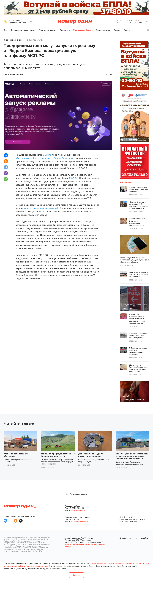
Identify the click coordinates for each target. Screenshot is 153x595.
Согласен (76, 575)
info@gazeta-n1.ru (78, 510)
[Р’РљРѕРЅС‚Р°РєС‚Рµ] (6, 155)
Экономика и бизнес (83, 30)
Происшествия (103, 30)
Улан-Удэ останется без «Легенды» (16, 455)
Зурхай (117, 30)
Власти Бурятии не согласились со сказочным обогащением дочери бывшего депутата (132, 456)
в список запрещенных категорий (41, 208)
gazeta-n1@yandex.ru (79, 521)
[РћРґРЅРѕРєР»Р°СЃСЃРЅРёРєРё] (6, 161)
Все (5, 30)
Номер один (76, 22)
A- (107, 74)
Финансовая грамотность (23, 30)
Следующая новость (78, 494)
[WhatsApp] (6, 179)
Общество (65, 30)
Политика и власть (47, 30)
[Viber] (6, 173)
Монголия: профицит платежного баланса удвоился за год (58, 455)
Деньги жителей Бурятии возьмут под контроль (91, 455)
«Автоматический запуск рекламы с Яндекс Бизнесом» (44, 158)
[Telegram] (6, 167)
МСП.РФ (46, 155)
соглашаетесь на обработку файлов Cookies (111, 563)
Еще (126, 30)
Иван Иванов (16, 74)
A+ (110, 74)
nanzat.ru (144, 538)
